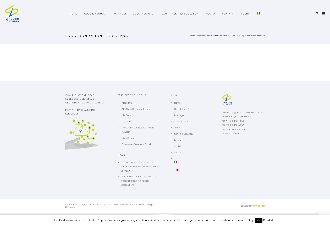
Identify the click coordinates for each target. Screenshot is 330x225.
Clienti (245, 13)
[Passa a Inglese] (194, 170)
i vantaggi (119, 13)
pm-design (259, 205)
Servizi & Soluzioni (186, 13)
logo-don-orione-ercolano (253, 36)
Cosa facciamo (143, 13)
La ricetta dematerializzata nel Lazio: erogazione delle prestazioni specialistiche (139, 180)
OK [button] (258, 220)
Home (73, 13)
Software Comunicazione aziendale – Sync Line (218, 36)
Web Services (129, 138)
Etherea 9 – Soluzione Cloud (136, 144)
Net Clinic (127, 103)
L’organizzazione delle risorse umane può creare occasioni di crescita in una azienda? (139, 166)
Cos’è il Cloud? (94, 13)
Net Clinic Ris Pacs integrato (136, 109)
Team (163, 13)
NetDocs (126, 115)
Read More (270, 220)
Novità (210, 13)
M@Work (126, 121)
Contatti (228, 13)
